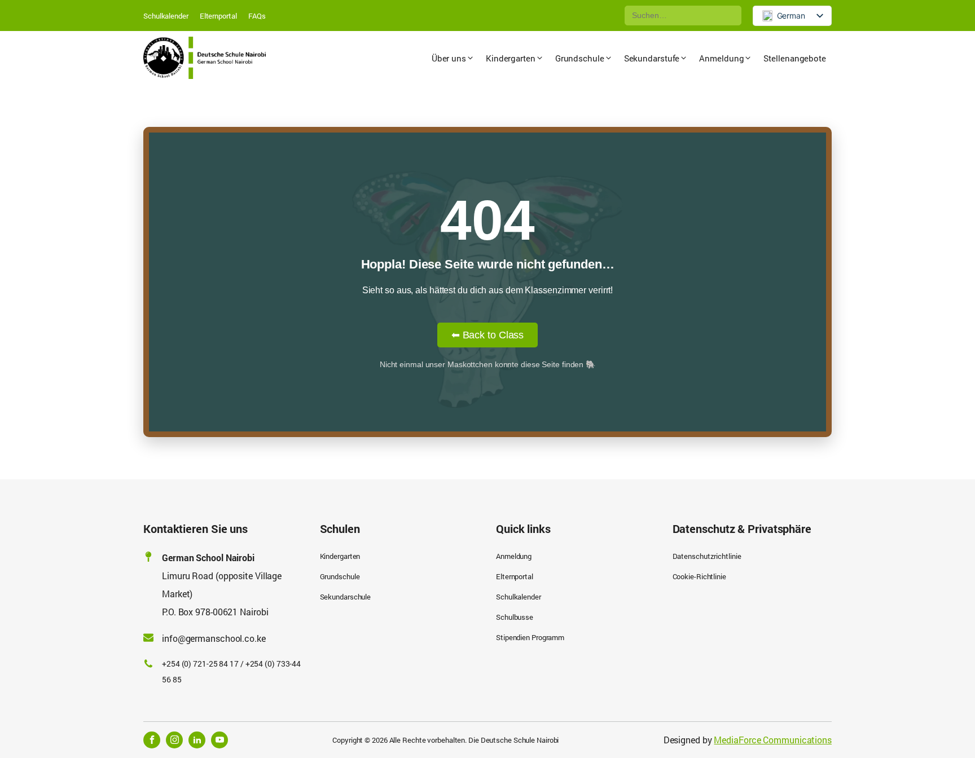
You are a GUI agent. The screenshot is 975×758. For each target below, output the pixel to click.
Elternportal (218, 16)
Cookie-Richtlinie (699, 576)
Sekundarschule (345, 597)
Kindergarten (340, 556)
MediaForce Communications (773, 740)
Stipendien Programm (530, 637)
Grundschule (340, 576)
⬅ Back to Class (487, 335)
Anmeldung (514, 556)
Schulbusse (514, 617)
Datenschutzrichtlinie (707, 556)
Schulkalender (165, 16)
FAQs (257, 16)
